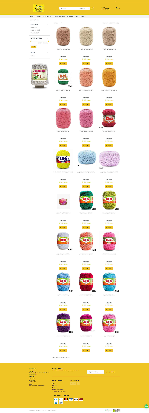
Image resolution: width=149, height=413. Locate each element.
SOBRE (76, 16)
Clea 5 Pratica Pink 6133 (109, 131)
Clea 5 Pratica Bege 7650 (109, 49)
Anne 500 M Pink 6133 (86, 336)
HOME (31, 16)
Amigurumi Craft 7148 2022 (63, 213)
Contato (112, 0)
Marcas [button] (33, 52)
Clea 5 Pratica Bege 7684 (86, 49)
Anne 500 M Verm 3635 (86, 295)
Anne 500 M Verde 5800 (109, 213)
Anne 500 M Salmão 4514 (86, 254)
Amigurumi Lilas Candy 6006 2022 (109, 172)
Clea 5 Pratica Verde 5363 (63, 90)
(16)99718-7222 (32, 381)
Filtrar (33, 46)
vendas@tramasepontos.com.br (36, 385)
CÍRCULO (33, 55)
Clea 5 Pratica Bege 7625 (63, 49)
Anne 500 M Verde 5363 (86, 213)
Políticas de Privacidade (58, 389)
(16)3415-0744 (32, 378)
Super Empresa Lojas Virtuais (35, 410)
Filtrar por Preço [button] (36, 38)
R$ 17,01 (86, 182)
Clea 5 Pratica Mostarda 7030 (109, 90)
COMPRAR (64, 63)
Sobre (53, 383)
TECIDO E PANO (35, 32)
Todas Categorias (59, 16)
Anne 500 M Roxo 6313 (63, 336)
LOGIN (118, 0)
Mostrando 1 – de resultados (110, 23)
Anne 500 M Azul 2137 (63, 295)
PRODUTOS (70, 16)
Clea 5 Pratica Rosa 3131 (63, 131)
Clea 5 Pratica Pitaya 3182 (109, 254)
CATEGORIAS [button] (34, 24)
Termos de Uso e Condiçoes (59, 391)
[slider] (30, 41)
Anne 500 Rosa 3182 (109, 336)
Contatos (54, 385)
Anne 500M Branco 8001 (63, 254)
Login (53, 387)
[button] (118, 8)
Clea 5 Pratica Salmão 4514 (86, 90)
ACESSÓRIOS (38, 16)
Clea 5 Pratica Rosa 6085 (86, 131)
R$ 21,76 (63, 59)
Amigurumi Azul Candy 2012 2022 (86, 172)
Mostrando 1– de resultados (61, 357)
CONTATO (82, 16)
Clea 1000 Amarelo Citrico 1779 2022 (63, 172)
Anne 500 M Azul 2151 (109, 295)
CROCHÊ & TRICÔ (48, 16)
